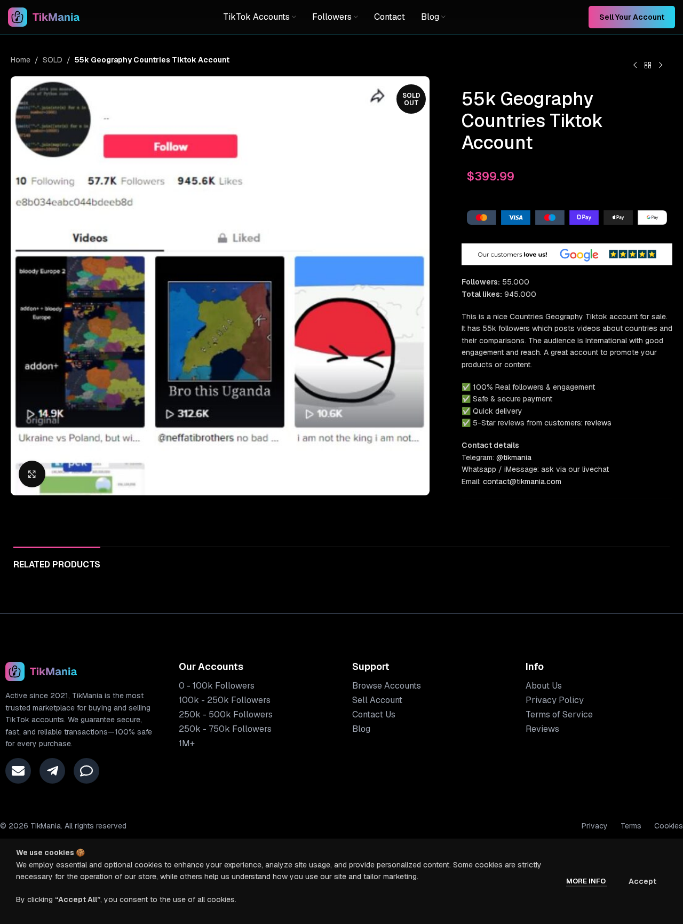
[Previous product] (635, 65)
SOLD (52, 60)
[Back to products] (647, 65)
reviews (598, 423)
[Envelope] (18, 771)
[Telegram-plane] (52, 771)
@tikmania (513, 457)
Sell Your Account (631, 17)
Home (20, 60)
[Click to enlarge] (32, 474)
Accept (642, 881)
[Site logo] (44, 16)
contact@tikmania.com (522, 481)
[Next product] (660, 65)
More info (586, 881)
